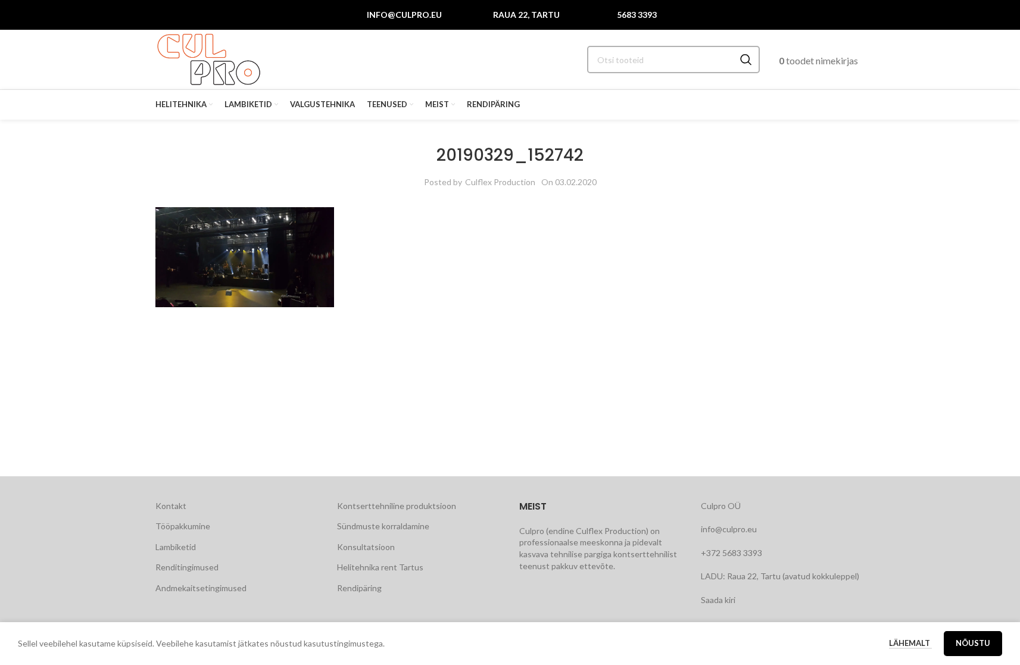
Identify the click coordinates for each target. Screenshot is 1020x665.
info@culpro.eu (404, 15)
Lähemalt (910, 643)
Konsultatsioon (366, 547)
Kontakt (170, 506)
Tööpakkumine (182, 526)
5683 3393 (637, 15)
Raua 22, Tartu (526, 15)
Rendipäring (359, 588)
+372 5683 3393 (731, 553)
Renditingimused (187, 567)
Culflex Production (500, 182)
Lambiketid (175, 547)
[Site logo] (208, 59)
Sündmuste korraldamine (383, 526)
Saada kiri (718, 600)
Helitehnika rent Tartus (380, 567)
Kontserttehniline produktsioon (396, 506)
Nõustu (973, 643)
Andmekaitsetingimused (201, 588)
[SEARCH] (746, 59)
